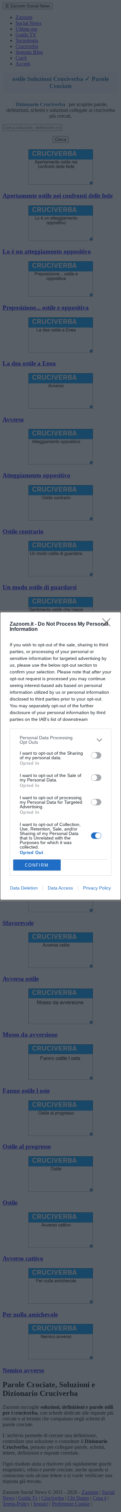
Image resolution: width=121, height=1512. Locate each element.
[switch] (96, 755)
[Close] (108, 624)
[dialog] (60, 756)
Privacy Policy (97, 887)
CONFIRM (37, 865)
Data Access (60, 887)
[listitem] (60, 739)
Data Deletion (24, 887)
